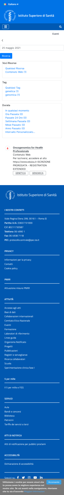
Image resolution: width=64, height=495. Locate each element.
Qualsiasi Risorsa (14, 68)
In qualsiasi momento (17, 110)
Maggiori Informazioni (34, 491)
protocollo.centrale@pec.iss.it (24, 240)
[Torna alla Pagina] (2, 40)
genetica (12, 91)
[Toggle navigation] (5, 27)
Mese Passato (15, 124)
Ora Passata (14, 114)
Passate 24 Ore (16, 117)
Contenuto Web (15, 71)
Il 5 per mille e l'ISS (14, 387)
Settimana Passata (17, 121)
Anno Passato (15, 128)
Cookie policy (11, 268)
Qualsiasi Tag (12, 87)
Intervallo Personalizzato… (20, 131)
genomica (12, 94)
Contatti (8, 264)
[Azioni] (5, 4)
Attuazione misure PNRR (17, 288)
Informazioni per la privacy (17, 259)
